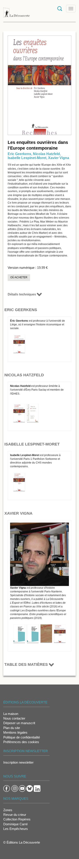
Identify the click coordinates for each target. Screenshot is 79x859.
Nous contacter (14, 718)
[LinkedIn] (37, 788)
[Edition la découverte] (16, 10)
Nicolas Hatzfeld (46, 154)
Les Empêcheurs (15, 829)
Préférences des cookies (21, 742)
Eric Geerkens (19, 154)
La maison (10, 714)
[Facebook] (6, 788)
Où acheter (18, 277)
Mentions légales (15, 732)
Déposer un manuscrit (19, 723)
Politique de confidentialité (21, 737)
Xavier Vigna (58, 158)
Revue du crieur (14, 814)
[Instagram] (14, 788)
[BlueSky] (29, 788)
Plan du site (11, 728)
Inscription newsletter (18, 762)
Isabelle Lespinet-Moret (27, 158)
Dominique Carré (15, 824)
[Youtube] (22, 788)
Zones (7, 810)
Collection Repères (17, 819)
